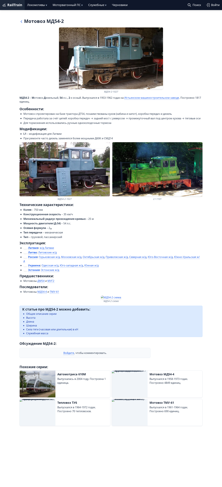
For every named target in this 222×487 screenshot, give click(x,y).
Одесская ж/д (50, 265)
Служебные (96, 5)
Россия (32, 257)
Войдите (68, 353)
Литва (32, 252)
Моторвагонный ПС (67, 5)
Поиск (197, 5)
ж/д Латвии (47, 248)
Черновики (120, 5)
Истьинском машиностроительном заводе (151, 98)
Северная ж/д (137, 257)
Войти (215, 5)
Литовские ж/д (47, 252)
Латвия (33, 248)
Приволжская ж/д (117, 257)
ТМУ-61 (54, 291)
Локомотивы (36, 5)
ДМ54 (41, 281)
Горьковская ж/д (49, 257)
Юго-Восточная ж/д (160, 257)
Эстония (33, 270)
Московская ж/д (71, 257)
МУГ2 (50, 281)
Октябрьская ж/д (93, 257)
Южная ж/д (91, 265)
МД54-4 (42, 291)
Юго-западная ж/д (71, 265)
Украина (34, 265)
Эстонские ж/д (50, 270)
